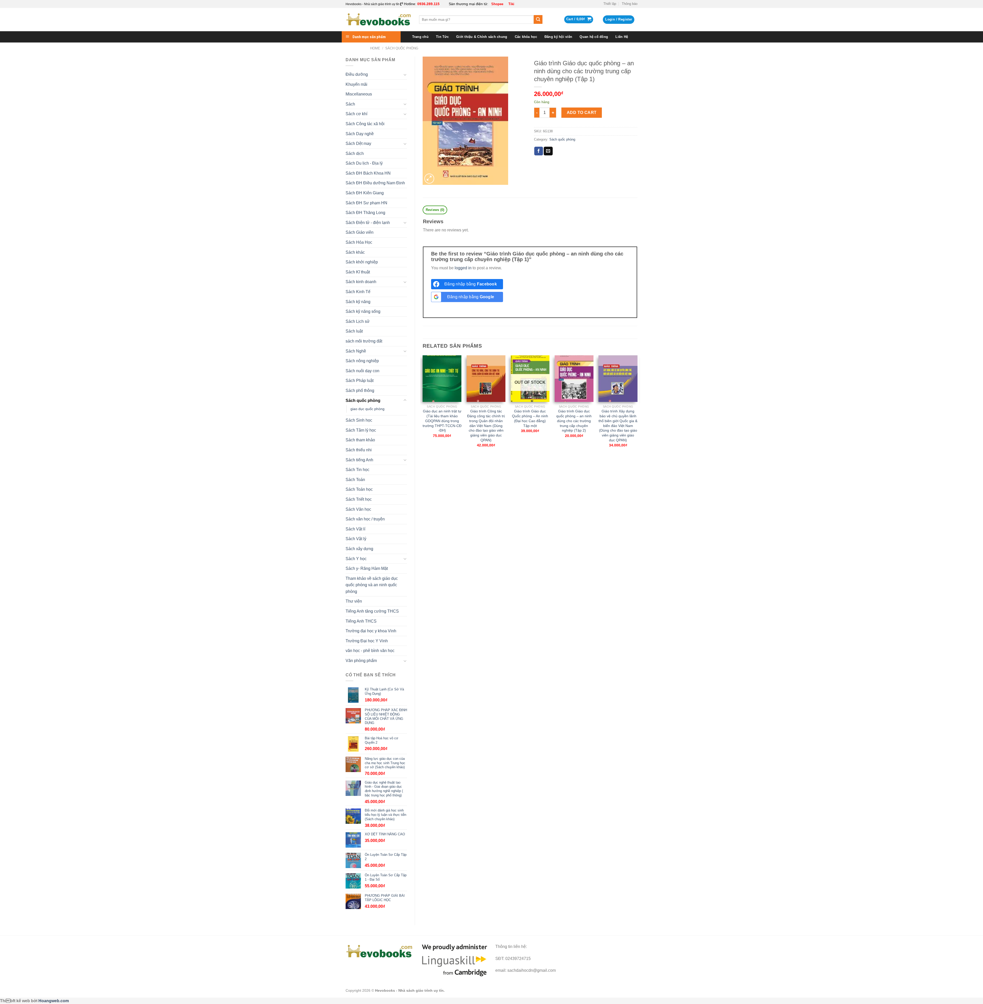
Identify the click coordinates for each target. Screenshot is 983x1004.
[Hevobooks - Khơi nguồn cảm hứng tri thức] (378, 19)
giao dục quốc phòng (367, 409)
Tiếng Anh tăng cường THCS (372, 611)
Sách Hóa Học (359, 242)
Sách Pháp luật (359, 380)
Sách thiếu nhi (359, 450)
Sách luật (354, 331)
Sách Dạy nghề (360, 134)
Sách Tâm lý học (361, 430)
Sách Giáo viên (359, 232)
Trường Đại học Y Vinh (367, 641)
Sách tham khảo (360, 440)
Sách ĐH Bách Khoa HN (368, 173)
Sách (350, 104)
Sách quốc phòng (401, 48)
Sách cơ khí (356, 114)
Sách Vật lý (356, 539)
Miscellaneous (359, 94)
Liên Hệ (621, 37)
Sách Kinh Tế (358, 292)
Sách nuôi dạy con (362, 371)
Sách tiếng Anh (359, 460)
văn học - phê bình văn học (370, 650)
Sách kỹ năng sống (363, 311)
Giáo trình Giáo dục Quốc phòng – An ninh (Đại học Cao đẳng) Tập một (530, 418)
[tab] (435, 210)
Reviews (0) (435, 210)
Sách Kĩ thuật (358, 272)
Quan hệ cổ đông (594, 37)
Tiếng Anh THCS (361, 621)
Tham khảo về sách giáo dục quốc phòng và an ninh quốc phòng (372, 585)
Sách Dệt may (358, 143)
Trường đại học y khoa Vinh (371, 631)
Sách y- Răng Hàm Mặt (367, 568)
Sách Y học (356, 559)
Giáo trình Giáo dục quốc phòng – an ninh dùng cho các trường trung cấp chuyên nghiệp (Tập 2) (574, 420)
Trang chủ (420, 37)
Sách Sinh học (359, 420)
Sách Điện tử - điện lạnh (368, 222)
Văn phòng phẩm (361, 660)
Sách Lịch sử (358, 321)
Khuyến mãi (356, 84)
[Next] (637, 406)
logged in (463, 268)
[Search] (538, 19)
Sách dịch (355, 153)
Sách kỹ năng (358, 302)
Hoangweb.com (53, 1001)
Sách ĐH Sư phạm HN (366, 203)
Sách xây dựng (359, 549)
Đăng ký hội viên (558, 37)
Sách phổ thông (360, 390)
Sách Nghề (356, 351)
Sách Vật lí (355, 529)
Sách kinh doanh (361, 282)
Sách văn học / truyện (365, 519)
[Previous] (423, 406)
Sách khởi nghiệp (362, 262)
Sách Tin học (357, 469)
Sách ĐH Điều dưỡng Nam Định (375, 183)
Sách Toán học (359, 489)
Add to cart (582, 112)
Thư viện (354, 601)
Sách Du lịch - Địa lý (364, 163)
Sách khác (355, 252)
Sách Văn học (358, 509)
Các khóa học (526, 37)
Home (375, 48)
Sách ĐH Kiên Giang (365, 193)
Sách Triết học (359, 499)
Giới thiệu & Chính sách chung (481, 37)
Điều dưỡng (357, 74)
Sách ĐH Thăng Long (365, 212)
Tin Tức (442, 37)
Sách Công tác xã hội (365, 124)
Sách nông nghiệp (362, 361)
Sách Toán (355, 479)
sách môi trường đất (364, 341)
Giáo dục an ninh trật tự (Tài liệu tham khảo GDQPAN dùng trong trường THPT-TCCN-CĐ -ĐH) (442, 420)
